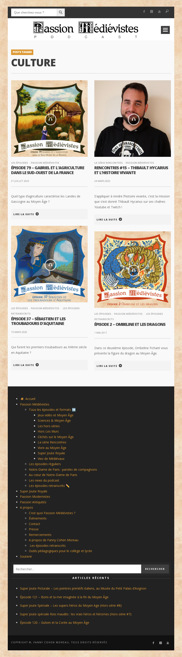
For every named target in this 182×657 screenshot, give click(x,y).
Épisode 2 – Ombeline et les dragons (129, 324)
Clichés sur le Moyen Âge (56, 437)
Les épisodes (19, 162)
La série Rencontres (108, 162)
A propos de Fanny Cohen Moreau (53, 540)
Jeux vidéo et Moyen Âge (55, 415)
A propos (26, 507)
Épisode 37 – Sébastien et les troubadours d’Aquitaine (38, 321)
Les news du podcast (44, 480)
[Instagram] (151, 11)
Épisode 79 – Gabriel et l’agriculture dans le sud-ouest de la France (47, 170)
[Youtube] (159, 11)
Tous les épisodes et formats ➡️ (52, 409)
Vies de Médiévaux (51, 458)
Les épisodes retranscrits (47, 545)
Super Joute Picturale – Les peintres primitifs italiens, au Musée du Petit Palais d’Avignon (83, 588)
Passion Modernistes (35, 496)
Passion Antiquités (33, 502)
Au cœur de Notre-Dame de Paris (53, 475)
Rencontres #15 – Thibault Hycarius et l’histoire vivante (131, 170)
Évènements (38, 518)
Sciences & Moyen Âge (54, 420)
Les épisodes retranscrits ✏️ (49, 486)
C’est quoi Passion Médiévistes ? (52, 513)
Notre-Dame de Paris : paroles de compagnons (63, 469)
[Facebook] (144, 11)
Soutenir (26, 556)
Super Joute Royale (51, 453)
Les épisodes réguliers (45, 464)
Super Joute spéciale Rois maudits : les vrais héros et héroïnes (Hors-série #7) (75, 614)
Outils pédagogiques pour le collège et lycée (60, 551)
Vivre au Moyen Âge (52, 448)
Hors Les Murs (48, 431)
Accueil (29, 399)
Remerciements (40, 535)
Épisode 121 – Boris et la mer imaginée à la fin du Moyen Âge (64, 597)
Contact (34, 524)
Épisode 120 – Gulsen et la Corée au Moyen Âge (54, 622)
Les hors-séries (49, 426)
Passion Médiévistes (45, 162)
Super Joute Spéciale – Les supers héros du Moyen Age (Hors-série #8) (71, 605)
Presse (34, 529)
